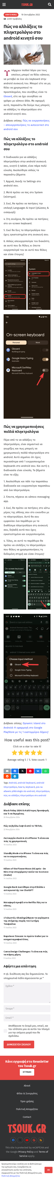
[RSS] (41, 1140)
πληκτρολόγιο (42, 791)
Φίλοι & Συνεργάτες (27, 1093)
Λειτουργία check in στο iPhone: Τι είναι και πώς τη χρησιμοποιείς (26, 839)
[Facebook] (13, 1140)
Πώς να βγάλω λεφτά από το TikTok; (23, 825)
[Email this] (7, 771)
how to (21, 787)
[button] (4, 4)
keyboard (30, 787)
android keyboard (26, 783)
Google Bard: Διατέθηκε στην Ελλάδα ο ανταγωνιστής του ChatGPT (24, 888)
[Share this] (14, 771)
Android (13, 783)
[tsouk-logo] (27, 4)
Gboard (8, 96)
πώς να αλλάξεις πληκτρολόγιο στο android (25, 795)
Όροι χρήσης (27, 1101)
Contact (27, 1116)
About (27, 1085)
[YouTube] (27, 1140)
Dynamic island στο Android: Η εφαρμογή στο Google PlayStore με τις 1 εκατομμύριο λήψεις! (26, 728)
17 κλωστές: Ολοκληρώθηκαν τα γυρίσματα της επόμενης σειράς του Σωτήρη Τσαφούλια (26, 921)
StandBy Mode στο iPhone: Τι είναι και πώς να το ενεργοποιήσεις (26, 855)
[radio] (14, 753)
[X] (20, 1140)
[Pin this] (30, 771)
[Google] (34, 1140)
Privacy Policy (25, 1151)
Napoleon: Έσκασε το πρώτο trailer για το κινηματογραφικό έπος (26, 938)
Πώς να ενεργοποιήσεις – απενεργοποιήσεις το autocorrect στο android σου (27, 125)
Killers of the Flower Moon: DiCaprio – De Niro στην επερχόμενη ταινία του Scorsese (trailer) (26, 871)
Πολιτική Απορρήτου (27, 1109)
